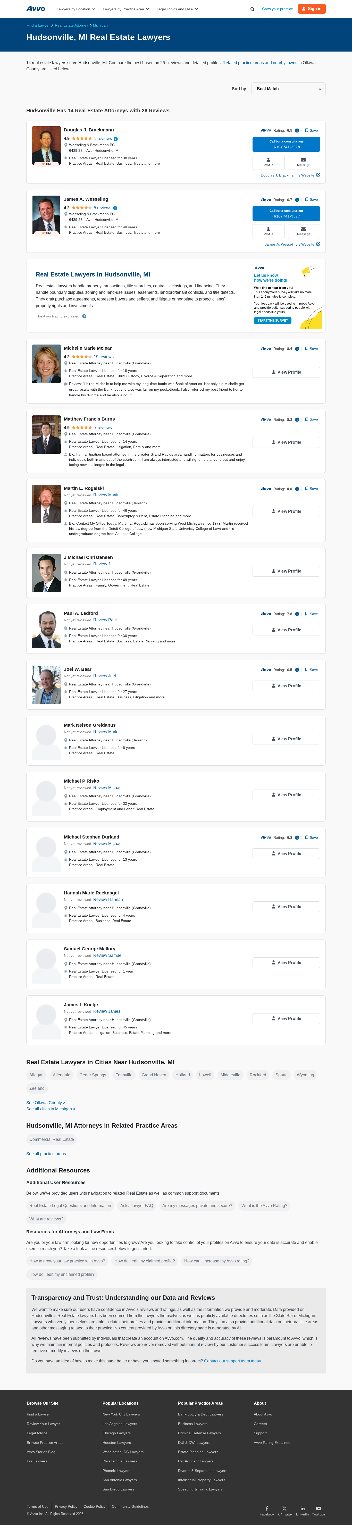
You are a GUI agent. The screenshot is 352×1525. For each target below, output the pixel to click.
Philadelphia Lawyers (120, 1461)
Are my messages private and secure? (197, 1205)
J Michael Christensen (88, 557)
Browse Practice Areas (45, 1442)
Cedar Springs (93, 1075)
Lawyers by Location (73, 9)
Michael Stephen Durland (91, 837)
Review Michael (108, 787)
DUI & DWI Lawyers (194, 1442)
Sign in (315, 8)
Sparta (281, 1075)
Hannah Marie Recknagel (91, 892)
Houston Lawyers (117, 1442)
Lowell (205, 1075)
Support (260, 1433)
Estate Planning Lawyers (198, 1452)
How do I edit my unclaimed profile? (62, 1274)
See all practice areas (46, 1154)
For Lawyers (37, 1461)
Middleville (230, 1075)
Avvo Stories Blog (41, 1452)
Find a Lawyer (38, 1414)
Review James (106, 1011)
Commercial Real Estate (51, 1139)
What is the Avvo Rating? (264, 1205)
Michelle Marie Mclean (88, 348)
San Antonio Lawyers (120, 1480)
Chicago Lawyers (117, 1433)
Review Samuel (107, 955)
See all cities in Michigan (49, 1109)
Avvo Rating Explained (272, 1442)
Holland (182, 1075)
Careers (260, 1424)
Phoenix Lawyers (116, 1471)
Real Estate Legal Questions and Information (70, 1205)
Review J (101, 564)
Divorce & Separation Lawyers (202, 1471)
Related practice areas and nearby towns (260, 63)
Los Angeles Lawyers (120, 1424)
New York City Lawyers (121, 1414)
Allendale (61, 1075)
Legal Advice (37, 1433)
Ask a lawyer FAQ (136, 1205)
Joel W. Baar (77, 669)
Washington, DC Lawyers (123, 1452)
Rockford (258, 1075)
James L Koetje (81, 1004)
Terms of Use (37, 1506)
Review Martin (106, 495)
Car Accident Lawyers (195, 1461)
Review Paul (105, 620)
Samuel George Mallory (89, 948)
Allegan (36, 1075)
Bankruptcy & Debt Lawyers (200, 1414)
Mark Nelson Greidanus (90, 725)
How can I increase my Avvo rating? (216, 1261)
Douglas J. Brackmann (89, 129)
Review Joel (104, 676)
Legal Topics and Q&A (175, 9)
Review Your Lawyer (43, 1424)
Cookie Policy (94, 1506)
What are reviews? (46, 1219)
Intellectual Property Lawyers (201, 1480)
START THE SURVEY (272, 320)
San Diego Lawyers (118, 1489)
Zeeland (37, 1088)
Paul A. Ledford (81, 613)
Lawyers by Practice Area (123, 9)
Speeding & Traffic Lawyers (200, 1489)
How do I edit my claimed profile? (144, 1261)
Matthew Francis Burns (89, 419)
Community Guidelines (130, 1506)
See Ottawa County (44, 1103)
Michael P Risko (81, 781)
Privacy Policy (66, 1506)
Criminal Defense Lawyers (199, 1433)
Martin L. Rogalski (84, 488)
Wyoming (305, 1075)
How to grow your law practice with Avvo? (67, 1261)
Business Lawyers (192, 1424)
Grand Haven (154, 1075)
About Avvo (263, 1414)
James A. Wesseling (86, 199)
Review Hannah (108, 899)
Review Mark (105, 732)
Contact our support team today (232, 1361)
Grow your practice (277, 9)
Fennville (123, 1075)
